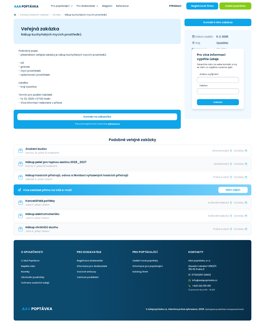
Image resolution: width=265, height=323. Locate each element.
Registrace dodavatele (90, 260)
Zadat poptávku (235, 6)
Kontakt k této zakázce (218, 22)
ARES (207, 274)
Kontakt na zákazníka (97, 116)
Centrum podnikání (88, 277)
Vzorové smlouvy (86, 271)
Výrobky (56, 14)
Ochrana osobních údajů (35, 282)
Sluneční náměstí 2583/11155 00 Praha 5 (202, 268)
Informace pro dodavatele (92, 266)
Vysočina (222, 43)
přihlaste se (114, 123)
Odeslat (218, 102)
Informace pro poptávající (147, 266)
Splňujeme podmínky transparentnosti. (224, 309)
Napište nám (28, 266)
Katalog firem (140, 271)
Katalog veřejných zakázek (34, 14)
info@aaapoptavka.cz (204, 280)
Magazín (107, 6)
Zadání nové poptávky (145, 260)
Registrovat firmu (202, 6)
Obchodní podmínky (32, 277)
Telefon (203, 85)
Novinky (25, 271)
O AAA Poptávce (30, 260)
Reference (122, 6)
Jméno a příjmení (208, 74)
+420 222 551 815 (201, 285)
